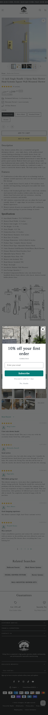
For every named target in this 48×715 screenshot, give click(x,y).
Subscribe (24, 373)
